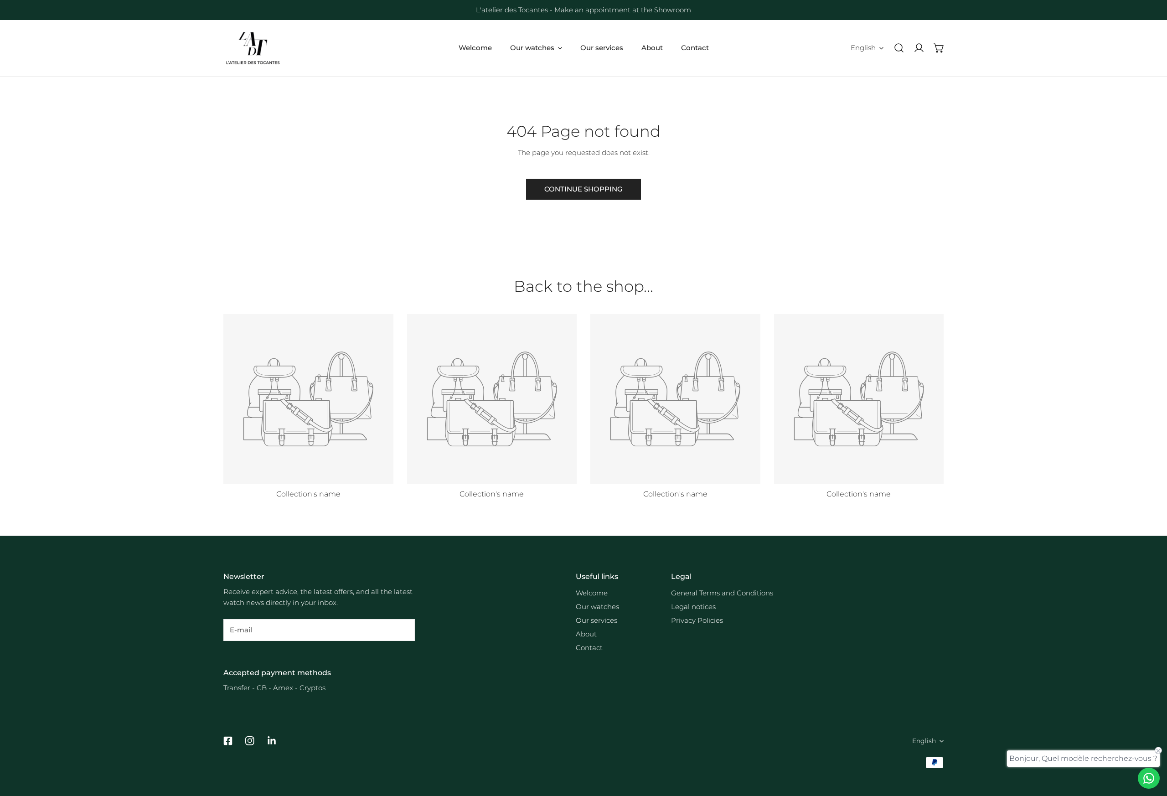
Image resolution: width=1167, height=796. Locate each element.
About (586, 634)
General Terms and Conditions (722, 593)
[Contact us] (1149, 778)
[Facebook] (228, 741)
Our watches (597, 606)
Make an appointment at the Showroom (622, 9)
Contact (589, 647)
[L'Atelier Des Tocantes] (253, 48)
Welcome (592, 593)
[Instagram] (250, 741)
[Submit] (403, 629)
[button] (939, 48)
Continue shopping (583, 189)
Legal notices (693, 606)
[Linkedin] (272, 741)
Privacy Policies (697, 620)
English (863, 47)
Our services (596, 620)
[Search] (899, 48)
